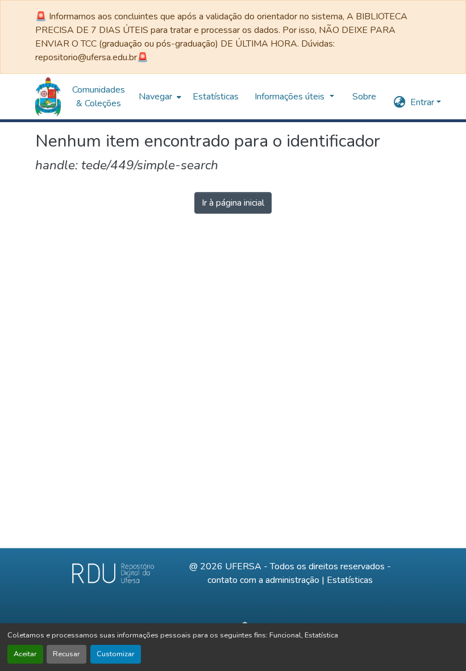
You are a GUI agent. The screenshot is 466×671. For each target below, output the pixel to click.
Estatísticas (350, 580)
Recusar (66, 654)
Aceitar (25, 654)
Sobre (364, 96)
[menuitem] (158, 96)
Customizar (116, 654)
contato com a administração (263, 580)
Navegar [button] (155, 96)
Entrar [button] (423, 102)
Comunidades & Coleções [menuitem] (98, 97)
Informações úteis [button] (291, 96)
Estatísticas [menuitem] (216, 96)
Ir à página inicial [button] (233, 203)
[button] (48, 96)
